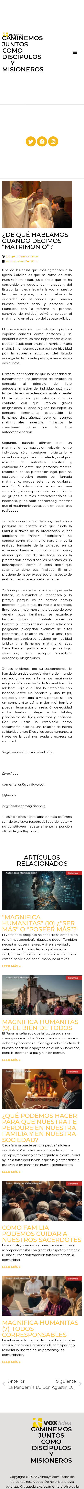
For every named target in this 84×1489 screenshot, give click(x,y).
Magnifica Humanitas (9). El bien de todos (40, 1025)
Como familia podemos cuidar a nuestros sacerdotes (41, 1233)
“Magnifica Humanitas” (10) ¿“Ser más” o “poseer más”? (39, 923)
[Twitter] (31, 141)
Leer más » (11, 966)
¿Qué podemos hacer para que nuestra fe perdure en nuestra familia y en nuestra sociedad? (39, 1128)
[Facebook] (42, 141)
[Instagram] (53, 141)
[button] (74, 52)
